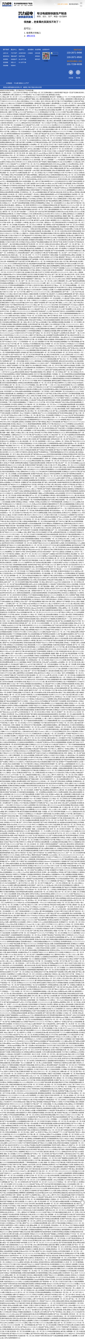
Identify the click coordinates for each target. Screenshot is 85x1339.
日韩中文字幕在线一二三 (58, 569)
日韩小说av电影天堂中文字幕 (47, 876)
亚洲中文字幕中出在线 (46, 850)
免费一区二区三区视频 (10, 224)
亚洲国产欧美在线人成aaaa (40, 474)
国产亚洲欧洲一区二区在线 (25, 510)
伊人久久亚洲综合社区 (28, 679)
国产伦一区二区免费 (69, 387)
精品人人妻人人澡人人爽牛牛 (46, 775)
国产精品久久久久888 (14, 545)
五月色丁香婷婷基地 (48, 541)
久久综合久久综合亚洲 (46, 833)
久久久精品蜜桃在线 (46, 157)
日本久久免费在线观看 (60, 792)
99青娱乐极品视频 (23, 495)
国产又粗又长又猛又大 (40, 753)
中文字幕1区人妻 (45, 149)
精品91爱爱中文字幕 (19, 398)
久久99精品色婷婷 (70, 575)
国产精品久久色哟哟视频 (39, 508)
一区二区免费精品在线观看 (43, 792)
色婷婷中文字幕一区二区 (36, 428)
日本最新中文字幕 (65, 738)
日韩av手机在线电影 (16, 175)
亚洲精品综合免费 (63, 770)
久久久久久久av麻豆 (42, 370)
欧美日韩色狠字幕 (34, 324)
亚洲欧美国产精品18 (9, 777)
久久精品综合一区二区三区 (15, 820)
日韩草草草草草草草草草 (19, 866)
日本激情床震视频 (74, 393)
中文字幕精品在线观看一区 (34, 571)
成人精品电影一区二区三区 (15, 363)
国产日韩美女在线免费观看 (40, 842)
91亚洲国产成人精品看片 (47, 294)
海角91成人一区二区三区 (19, 255)
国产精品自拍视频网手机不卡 (13, 701)
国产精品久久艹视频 (63, 881)
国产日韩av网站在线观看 (56, 500)
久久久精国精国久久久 (44, 536)
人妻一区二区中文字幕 (55, 365)
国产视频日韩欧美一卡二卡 (36, 831)
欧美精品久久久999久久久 (39, 603)
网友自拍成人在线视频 (24, 807)
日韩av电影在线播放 (24, 209)
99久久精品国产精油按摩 (13, 798)
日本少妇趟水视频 (9, 666)
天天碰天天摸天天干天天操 (74, 697)
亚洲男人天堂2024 (17, 246)
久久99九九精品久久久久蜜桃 (35, 632)
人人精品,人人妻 (74, 538)
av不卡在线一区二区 (17, 775)
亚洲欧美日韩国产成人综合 (71, 120)
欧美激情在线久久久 (20, 831)
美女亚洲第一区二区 (65, 714)
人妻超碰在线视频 (31, 775)
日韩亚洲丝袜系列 (60, 222)
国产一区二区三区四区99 (19, 658)
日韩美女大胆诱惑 (72, 556)
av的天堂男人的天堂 (72, 370)
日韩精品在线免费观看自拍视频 (28, 383)
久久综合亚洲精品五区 (58, 731)
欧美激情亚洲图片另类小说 (49, 762)
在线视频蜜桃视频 (25, 599)
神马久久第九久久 (56, 214)
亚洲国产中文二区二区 (28, 164)
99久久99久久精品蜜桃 (10, 422)
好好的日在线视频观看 (72, 378)
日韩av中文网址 (70, 772)
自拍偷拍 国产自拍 (73, 742)
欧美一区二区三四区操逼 (41, 105)
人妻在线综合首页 (28, 731)
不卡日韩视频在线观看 (19, 634)
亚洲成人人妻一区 (34, 777)
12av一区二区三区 (46, 281)
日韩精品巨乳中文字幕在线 (18, 257)
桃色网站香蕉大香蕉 (65, 658)
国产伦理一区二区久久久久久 (32, 127)
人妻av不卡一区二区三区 (29, 554)
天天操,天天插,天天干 (50, 465)
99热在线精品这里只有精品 (12, 519)
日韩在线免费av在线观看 (67, 497)
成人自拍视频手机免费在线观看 (53, 335)
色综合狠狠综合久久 (60, 616)
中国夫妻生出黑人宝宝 (64, 237)
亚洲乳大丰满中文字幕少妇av (32, 757)
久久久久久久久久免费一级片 (40, 283)
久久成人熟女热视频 (58, 409)
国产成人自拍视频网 (24, 430)
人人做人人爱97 (73, 283)
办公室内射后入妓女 (17, 538)
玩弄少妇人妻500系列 (67, 844)
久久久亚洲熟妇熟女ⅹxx (27, 97)
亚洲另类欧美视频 (14, 279)
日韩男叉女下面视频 (19, 874)
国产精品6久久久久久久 (48, 668)
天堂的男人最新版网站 (9, 556)
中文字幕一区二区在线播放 (12, 125)
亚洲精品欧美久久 (38, 733)
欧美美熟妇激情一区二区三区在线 (44, 352)
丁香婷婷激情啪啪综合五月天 (58, 452)
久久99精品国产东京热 (17, 697)
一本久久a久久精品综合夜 (74, 746)
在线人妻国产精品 (29, 532)
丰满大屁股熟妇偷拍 (17, 411)
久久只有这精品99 (41, 471)
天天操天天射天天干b (75, 668)
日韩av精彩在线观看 (75, 792)
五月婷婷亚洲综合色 (6, 198)
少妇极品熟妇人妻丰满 (14, 276)
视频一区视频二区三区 (45, 811)
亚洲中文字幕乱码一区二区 (57, 153)
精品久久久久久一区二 (15, 868)
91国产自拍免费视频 (11, 567)
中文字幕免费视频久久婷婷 (69, 101)
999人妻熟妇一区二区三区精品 (53, 372)
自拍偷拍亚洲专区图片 (40, 437)
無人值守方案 (22, 59)
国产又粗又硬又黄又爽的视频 (28, 560)
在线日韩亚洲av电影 (6, 835)
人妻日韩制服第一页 (25, 500)
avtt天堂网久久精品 (14, 439)
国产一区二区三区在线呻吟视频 (64, 157)
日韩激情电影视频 (44, 530)
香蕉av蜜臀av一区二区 (65, 465)
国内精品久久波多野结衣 (33, 526)
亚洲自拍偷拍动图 (49, 521)
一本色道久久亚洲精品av (40, 168)
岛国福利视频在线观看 (12, 352)
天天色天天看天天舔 (59, 467)
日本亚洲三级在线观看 (7, 326)
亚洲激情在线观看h (68, 705)
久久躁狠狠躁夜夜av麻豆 (30, 417)
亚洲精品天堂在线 (9, 768)
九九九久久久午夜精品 (72, 268)
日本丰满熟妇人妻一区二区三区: (10, 385)
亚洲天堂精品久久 (77, 114)
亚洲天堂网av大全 (46, 411)
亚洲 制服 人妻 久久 (40, 159)
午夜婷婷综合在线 (51, 621)
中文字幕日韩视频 (73, 341)
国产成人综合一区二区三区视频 (67, 359)
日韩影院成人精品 (9, 616)
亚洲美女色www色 (62, 211)
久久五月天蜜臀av (42, 556)
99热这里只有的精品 (22, 266)
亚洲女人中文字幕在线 (32, 157)
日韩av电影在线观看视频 (23, 391)
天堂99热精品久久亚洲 (28, 131)
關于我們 (6, 49)
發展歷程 (5, 59)
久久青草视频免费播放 (33, 331)
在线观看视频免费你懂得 (8, 240)
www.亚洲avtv (43, 153)
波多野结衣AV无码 (11, 406)
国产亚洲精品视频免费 (12, 629)
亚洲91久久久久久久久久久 (57, 190)
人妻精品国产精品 (39, 103)
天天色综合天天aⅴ (51, 367)
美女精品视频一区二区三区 (51, 231)
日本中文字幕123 (39, 307)
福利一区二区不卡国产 (20, 120)
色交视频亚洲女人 (64, 318)
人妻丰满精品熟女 (63, 725)
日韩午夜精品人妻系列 (63, 133)
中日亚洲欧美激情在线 (51, 729)
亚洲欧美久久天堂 (52, 651)
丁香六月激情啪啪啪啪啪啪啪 (68, 313)
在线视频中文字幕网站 (67, 227)
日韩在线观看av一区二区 (71, 443)
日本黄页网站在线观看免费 (75, 467)
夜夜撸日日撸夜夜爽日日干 (50, 504)
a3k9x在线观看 (60, 493)
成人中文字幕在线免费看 (19, 759)
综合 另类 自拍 (25, 207)
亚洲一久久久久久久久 (43, 125)
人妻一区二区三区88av (29, 876)
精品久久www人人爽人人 (42, 731)
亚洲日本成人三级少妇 (43, 528)
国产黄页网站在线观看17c (75, 474)
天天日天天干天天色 (49, 545)
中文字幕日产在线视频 (57, 268)
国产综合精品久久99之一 (10, 341)
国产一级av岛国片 (73, 588)
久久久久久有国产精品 (59, 590)
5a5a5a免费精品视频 (21, 779)
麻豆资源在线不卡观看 (53, 400)
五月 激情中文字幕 (47, 549)
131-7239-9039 (74, 64)
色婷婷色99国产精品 (34, 564)
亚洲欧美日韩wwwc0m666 (41, 214)
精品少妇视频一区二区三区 (8, 339)
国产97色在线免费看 (57, 250)
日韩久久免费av (5, 538)
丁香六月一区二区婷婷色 (57, 246)
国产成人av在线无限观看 (72, 168)
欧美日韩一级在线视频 (17, 526)
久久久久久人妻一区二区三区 (13, 370)
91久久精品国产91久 (28, 125)
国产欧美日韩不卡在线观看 (29, 530)
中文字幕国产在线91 (62, 398)
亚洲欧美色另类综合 (22, 547)
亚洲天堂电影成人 (72, 701)
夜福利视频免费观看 (34, 424)
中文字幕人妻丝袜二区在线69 (17, 614)
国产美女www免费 (70, 263)
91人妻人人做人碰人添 (34, 398)
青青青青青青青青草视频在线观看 (20, 686)
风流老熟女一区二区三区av (27, 224)
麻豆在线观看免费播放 (9, 383)
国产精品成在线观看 (11, 846)
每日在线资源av (32, 179)
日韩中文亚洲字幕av (65, 166)
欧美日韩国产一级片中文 (51, 551)
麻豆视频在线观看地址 (54, 216)
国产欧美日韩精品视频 (64, 413)
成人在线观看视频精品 (23, 768)
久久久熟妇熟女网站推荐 (44, 647)
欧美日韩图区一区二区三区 (49, 623)
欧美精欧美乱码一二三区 (69, 127)
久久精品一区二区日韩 (77, 833)
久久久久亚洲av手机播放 (19, 577)
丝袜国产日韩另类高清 (34, 662)
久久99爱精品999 (72, 129)
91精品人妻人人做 (47, 140)
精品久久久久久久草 (74, 616)
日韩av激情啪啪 (75, 850)
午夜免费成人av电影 (64, 367)
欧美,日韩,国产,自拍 (41, 863)
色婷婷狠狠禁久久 (60, 276)
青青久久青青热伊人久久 (25, 159)
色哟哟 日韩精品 (30, 363)
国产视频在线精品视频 (21, 359)
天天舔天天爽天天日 (72, 246)
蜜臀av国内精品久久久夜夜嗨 (72, 214)
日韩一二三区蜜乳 (6, 603)
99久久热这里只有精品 (40, 827)
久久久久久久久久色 (35, 359)
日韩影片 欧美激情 (22, 480)
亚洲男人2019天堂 (52, 831)
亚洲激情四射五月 (6, 376)
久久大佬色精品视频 (49, 359)
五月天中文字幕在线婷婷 (73, 493)
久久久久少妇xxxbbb (58, 279)
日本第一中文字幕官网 (74, 153)
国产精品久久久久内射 (76, 142)
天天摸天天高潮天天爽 (19, 515)
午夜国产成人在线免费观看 (28, 861)
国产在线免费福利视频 (22, 203)
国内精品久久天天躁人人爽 (12, 788)
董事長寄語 (6, 56)
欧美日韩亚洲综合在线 (45, 688)
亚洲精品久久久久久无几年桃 (38, 744)
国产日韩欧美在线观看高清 (33, 766)
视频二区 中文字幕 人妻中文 (66, 686)
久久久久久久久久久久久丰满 (34, 558)
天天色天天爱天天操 (9, 177)
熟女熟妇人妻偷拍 (71, 233)
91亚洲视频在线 (35, 344)
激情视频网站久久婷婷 (74, 190)
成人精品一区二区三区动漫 (16, 571)
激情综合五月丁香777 (57, 506)
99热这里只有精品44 (17, 389)
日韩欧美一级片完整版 (9, 716)
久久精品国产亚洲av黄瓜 (37, 400)
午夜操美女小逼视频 (11, 599)
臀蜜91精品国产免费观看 (40, 855)
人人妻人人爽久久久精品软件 (51, 718)
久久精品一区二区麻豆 (34, 296)
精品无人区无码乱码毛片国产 (17, 149)
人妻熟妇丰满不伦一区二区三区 (41, 590)
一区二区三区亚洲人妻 (68, 510)
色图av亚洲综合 (75, 140)
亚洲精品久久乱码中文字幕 (71, 471)
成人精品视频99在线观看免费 (18, 151)
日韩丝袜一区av (51, 198)
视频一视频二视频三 (8, 432)
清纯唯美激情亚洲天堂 (64, 482)
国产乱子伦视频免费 (51, 146)
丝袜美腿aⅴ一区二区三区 (16, 833)
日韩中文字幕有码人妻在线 (24, 452)
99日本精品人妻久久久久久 (62, 118)
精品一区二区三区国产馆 (28, 870)
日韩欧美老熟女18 (59, 549)
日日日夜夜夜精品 (70, 543)
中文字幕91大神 (60, 136)
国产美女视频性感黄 (43, 439)
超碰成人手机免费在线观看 (17, 331)
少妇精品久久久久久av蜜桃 (71, 502)
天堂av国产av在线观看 (49, 662)
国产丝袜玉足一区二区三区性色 (71, 824)
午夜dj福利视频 (9, 296)
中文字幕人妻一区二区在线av (19, 344)
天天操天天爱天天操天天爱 (43, 467)
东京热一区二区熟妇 (23, 177)
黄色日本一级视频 (55, 97)
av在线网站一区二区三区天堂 (38, 144)
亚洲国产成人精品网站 (41, 790)
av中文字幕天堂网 (33, 664)
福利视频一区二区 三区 (17, 575)
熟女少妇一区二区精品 (74, 276)
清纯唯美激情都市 (26, 105)
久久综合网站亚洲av (72, 164)
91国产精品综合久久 (33, 781)
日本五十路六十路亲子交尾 (57, 144)
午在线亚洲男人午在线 (71, 229)
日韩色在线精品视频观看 (20, 718)
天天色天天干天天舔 (51, 259)
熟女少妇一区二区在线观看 (72, 487)
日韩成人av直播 (48, 289)
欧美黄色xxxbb (47, 118)
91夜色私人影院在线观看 (57, 495)
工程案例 (30, 53)
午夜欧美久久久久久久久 (23, 504)
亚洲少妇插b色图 (22, 240)
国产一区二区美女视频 (17, 361)
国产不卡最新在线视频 (34, 541)
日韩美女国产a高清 (6, 649)
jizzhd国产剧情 (31, 218)
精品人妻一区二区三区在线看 (9, 699)
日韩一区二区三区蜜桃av (42, 788)
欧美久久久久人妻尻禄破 (22, 237)
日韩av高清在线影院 (54, 513)
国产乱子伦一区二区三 (62, 833)
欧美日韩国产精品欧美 (35, 155)
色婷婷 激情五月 (29, 690)
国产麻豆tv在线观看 (57, 640)
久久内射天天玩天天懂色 (56, 755)
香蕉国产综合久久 (42, 642)
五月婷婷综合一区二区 (27, 192)
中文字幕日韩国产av (32, 697)
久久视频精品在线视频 (49, 331)
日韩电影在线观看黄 (65, 430)
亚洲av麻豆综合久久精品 (42, 673)
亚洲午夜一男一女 (20, 296)
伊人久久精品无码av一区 (65, 220)
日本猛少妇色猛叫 (77, 383)
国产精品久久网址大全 (66, 612)
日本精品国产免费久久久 (19, 664)
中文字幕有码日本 (52, 430)
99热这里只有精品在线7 (21, 857)
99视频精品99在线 (76, 357)
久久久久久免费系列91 (25, 562)
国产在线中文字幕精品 (63, 586)
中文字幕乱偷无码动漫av (40, 142)
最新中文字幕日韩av (10, 320)
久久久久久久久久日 (24, 824)
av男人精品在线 (55, 484)
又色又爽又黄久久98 (13, 783)
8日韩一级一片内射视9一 (15, 222)
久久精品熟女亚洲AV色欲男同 (25, 616)
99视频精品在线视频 (65, 376)
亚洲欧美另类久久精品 (75, 790)
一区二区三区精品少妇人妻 (60, 538)
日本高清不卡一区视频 (21, 796)
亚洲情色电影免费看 (54, 471)
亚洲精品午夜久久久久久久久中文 (39, 866)
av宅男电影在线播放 (8, 660)
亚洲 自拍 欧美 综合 (67, 320)
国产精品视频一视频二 (12, 530)
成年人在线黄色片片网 (38, 253)
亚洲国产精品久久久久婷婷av (38, 705)
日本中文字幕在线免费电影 (42, 374)
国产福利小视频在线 (8, 400)
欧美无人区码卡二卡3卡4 (33, 456)
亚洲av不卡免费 (9, 463)
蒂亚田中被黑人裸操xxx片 (49, 597)
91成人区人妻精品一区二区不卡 (44, 136)
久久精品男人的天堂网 (45, 487)
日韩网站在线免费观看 (22, 326)
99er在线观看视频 (77, 521)
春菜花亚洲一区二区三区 (13, 153)
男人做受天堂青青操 (52, 337)
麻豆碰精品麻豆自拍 (77, 710)
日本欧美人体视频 (36, 207)
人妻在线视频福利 (53, 209)
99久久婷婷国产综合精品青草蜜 (32, 879)
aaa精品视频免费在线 (42, 328)
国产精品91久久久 (14, 484)
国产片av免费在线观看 (19, 172)
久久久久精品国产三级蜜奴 (46, 554)
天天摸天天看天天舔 (50, 515)
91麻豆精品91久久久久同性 (23, 387)
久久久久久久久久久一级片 (74, 324)
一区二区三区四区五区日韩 (21, 201)
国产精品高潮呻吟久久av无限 (61, 383)
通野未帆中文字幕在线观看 (28, 588)
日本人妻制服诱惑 (65, 476)
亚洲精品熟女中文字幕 (47, 112)
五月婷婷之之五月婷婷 (12, 229)
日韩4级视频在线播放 (32, 538)
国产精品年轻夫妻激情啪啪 (26, 647)
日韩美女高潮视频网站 (37, 203)
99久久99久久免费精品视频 (38, 513)
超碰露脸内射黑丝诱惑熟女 (37, 480)
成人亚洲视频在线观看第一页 (30, 586)
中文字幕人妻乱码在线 (70, 261)
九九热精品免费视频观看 (64, 294)
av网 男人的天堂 (51, 675)
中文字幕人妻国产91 (26, 292)
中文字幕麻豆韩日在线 (17, 305)
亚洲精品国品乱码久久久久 (56, 177)
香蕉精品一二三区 (18, 231)
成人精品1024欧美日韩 (51, 354)
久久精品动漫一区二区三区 (57, 435)
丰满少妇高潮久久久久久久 (17, 461)
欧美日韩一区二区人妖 (42, 107)
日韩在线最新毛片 (60, 339)
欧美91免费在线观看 (75, 638)
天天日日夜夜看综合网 (63, 240)
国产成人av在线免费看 (74, 144)
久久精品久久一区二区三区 (49, 476)
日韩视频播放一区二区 (50, 376)
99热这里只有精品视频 (54, 580)
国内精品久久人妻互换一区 (58, 790)
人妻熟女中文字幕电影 (62, 601)
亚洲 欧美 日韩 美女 (69, 350)
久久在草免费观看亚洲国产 (63, 469)
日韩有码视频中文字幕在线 (39, 190)
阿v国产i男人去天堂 (66, 820)
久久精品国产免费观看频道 (18, 309)
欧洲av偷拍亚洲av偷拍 (54, 692)
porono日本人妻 (7, 190)
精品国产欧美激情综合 (41, 452)
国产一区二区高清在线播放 (60, 530)
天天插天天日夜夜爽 (35, 534)
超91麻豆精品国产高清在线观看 (35, 651)
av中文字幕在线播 (52, 307)
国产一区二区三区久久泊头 (30, 281)
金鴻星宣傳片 (22, 53)
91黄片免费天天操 (36, 138)
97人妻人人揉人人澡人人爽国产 (12, 746)
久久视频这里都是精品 (55, 229)
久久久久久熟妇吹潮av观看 (32, 517)
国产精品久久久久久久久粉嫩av (12, 532)
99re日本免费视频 (42, 736)
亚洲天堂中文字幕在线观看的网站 (69, 534)
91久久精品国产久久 (13, 164)
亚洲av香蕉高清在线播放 (61, 699)
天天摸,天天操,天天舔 (49, 151)
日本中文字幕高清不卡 (56, 736)
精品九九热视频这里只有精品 (55, 837)
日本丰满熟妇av (58, 487)
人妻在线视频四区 (56, 292)
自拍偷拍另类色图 (6, 201)
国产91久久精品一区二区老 (21, 300)
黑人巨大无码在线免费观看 (74, 177)
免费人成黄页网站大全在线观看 (22, 673)
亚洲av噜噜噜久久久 (6, 508)
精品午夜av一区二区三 (18, 688)
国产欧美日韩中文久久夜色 (63, 287)
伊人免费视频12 (19, 393)
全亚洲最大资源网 (9, 736)
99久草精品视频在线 (14, 879)
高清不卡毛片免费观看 (63, 541)
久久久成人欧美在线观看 (62, 385)
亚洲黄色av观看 (23, 320)
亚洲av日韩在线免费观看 (73, 402)
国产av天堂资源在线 (21, 712)
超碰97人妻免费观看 (52, 103)
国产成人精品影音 (12, 859)
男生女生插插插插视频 (67, 504)
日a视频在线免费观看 (32, 820)
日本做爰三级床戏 (43, 588)
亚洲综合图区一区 (50, 686)
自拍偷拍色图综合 (35, 140)
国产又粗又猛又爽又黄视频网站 (35, 837)
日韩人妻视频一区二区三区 (11, 770)
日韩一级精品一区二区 (71, 753)
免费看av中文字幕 (47, 424)
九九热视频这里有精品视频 (35, 707)
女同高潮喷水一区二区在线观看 (50, 298)
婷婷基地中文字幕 (59, 324)
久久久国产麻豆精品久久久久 (29, 112)
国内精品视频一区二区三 (8, 454)
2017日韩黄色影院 (19, 573)
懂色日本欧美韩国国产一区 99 (36, 346)
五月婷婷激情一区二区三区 (28, 341)
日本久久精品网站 (72, 731)
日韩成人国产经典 (11, 467)
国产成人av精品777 (26, 196)
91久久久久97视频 (31, 380)
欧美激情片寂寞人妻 (37, 318)
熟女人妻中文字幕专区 (51, 315)
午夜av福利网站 (10, 580)
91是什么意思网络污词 (30, 805)
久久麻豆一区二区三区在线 (66, 675)
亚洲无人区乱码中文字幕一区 (27, 339)
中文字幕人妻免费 (55, 655)
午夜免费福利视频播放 (40, 500)
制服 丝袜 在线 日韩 (48, 601)
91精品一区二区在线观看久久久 (55, 203)
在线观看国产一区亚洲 (62, 270)
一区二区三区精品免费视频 (67, 285)
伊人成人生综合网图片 (64, 162)
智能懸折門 (14, 59)
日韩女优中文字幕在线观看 (32, 725)
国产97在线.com (47, 564)
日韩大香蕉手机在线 (77, 133)
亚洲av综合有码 (12, 824)
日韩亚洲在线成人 (51, 599)
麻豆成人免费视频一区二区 (38, 248)
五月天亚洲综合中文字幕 (47, 840)
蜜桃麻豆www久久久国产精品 (28, 348)
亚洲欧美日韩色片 (15, 829)
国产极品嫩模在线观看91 (66, 634)
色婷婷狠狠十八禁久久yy (46, 441)
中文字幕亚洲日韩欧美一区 (60, 536)
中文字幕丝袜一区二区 (30, 404)
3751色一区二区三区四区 (34, 315)
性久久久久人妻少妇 (72, 495)
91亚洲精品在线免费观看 (50, 361)
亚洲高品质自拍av (21, 419)
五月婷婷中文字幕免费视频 (24, 103)
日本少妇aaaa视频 (59, 164)
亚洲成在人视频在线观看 (30, 294)
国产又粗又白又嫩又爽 (63, 521)
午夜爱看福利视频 (36, 376)
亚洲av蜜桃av (46, 874)
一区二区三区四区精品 (58, 547)
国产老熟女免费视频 (30, 175)
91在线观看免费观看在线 (18, 541)
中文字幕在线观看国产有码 (64, 879)
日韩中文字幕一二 (49, 326)
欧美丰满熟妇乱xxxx (69, 690)
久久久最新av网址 (66, 296)
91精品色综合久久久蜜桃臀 (44, 699)
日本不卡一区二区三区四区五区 (62, 149)
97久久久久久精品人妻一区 (33, 305)
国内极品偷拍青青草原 (38, 201)
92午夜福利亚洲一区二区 (50, 779)
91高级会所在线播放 (6, 136)
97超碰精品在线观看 (47, 287)
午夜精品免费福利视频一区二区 (32, 521)
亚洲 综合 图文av (68, 192)
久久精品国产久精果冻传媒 (42, 814)
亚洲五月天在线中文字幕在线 (72, 242)
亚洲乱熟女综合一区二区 (76, 590)
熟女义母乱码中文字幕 (14, 521)
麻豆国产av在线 (39, 220)
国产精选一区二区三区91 (8, 443)
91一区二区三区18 (45, 383)
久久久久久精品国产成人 (13, 731)
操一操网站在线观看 (22, 478)
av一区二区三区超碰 (27, 107)
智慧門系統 (22, 56)
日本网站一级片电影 (71, 107)
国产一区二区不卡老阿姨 (57, 801)
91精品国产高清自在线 (39, 749)
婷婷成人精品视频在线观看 (51, 127)
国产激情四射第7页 (67, 560)
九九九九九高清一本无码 (65, 649)
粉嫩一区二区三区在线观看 (40, 716)
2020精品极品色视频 (66, 623)
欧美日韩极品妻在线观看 (76, 647)
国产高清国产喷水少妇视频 (65, 426)
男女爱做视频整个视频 (34, 493)
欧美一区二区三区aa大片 (68, 437)
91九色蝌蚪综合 (30, 393)
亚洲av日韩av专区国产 (60, 393)
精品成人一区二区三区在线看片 (55, 733)
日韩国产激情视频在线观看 (74, 279)
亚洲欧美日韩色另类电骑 (16, 623)
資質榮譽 (5, 62)
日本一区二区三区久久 (32, 287)
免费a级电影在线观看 (42, 510)
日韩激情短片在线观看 (18, 218)
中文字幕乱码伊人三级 (36, 796)
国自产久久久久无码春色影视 (34, 146)
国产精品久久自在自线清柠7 (33, 289)
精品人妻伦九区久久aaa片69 (51, 582)
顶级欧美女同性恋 (35, 872)
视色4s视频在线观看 (13, 107)
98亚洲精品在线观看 (19, 244)
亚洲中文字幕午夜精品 (39, 422)
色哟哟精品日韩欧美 (6, 214)
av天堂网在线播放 (48, 493)
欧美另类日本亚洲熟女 (63, 554)
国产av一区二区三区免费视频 (9, 476)
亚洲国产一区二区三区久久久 (66, 712)
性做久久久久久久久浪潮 (58, 660)
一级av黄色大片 (65, 337)
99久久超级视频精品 (59, 235)
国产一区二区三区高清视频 (69, 463)
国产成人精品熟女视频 (33, 482)
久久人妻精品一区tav (9, 772)
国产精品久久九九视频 (24, 216)
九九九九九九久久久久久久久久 (71, 855)
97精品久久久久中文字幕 (10, 753)
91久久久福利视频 (20, 662)
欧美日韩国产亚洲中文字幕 (26, 185)
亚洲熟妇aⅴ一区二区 (23, 497)
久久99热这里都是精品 (24, 443)
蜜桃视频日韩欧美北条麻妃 (38, 350)
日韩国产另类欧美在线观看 (26, 619)
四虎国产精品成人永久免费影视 (24, 809)
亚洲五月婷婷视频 (29, 246)
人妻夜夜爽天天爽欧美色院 (73, 99)
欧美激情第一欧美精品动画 (31, 638)
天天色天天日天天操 (11, 500)
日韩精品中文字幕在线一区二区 (10, 281)
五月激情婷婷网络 (49, 879)
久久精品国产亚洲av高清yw (9, 250)
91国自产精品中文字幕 (11, 842)
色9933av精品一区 (52, 497)
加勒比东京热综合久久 (21, 751)
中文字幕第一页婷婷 (16, 690)
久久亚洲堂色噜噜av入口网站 (19, 118)
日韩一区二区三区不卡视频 (39, 883)
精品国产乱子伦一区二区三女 (49, 820)
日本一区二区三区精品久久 (18, 155)
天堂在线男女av (41, 679)
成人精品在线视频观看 (60, 740)
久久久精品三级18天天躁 (13, 294)
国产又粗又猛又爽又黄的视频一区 (19, 318)
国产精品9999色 (66, 759)
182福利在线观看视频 (9, 807)
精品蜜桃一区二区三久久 (67, 307)
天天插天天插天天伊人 (63, 114)
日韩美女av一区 (20, 183)
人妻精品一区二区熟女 (62, 441)
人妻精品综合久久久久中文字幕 (21, 435)
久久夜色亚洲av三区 (71, 755)
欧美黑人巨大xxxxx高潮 (76, 211)
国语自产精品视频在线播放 (43, 233)
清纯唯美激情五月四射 (75, 411)
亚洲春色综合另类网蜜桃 (19, 426)
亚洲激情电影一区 (9, 378)
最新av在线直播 (48, 606)
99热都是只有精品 (17, 170)
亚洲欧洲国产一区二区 (17, 380)
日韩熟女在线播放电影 (20, 705)
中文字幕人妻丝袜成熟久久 (49, 738)
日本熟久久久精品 (19, 848)
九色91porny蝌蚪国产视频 (26, 99)
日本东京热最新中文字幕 (44, 532)
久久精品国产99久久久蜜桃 (51, 684)
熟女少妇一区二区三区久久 (60, 357)
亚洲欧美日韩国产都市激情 (33, 465)
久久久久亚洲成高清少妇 (22, 283)
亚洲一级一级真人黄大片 (30, 153)
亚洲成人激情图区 (50, 220)
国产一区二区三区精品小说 (36, 172)
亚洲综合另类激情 (12, 114)
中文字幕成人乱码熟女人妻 (37, 198)
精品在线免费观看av (8, 471)
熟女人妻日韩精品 (23, 101)
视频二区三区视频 (13, 710)
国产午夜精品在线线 (55, 835)
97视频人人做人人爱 (75, 218)
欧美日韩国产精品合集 (38, 497)
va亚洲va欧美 (55, 528)
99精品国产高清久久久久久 (28, 114)
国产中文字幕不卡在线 (15, 491)
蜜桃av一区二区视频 (76, 749)
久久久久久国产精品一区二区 (19, 844)
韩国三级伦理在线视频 (43, 170)
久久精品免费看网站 (27, 357)
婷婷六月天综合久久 (16, 805)
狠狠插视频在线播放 (38, 768)
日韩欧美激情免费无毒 (65, 123)
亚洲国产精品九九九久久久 (41, 543)
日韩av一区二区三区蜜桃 (15, 881)
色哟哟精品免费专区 (47, 638)
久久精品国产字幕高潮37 (71, 610)
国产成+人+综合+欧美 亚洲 (52, 803)
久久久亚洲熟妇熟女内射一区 (74, 506)
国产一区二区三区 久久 (32, 623)
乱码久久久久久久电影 (17, 558)
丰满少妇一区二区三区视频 (29, 840)
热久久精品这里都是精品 (8, 742)
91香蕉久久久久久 (8, 855)
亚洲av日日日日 (33, 162)
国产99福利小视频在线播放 (47, 162)
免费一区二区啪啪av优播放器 (54, 458)
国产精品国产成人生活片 (47, 133)
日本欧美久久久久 (21, 162)
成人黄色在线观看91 (68, 105)
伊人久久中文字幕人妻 (60, 647)
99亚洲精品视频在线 (52, 227)
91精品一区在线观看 (44, 188)
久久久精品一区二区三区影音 (58, 798)
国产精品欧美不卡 (28, 235)
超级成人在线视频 (25, 422)
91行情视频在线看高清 (28, 783)
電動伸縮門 (14, 56)
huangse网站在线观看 (17, 372)
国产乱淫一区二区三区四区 (52, 138)
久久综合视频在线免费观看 (52, 759)
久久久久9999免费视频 (58, 406)
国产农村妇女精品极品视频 (42, 562)
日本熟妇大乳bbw (24, 242)
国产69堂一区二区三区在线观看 (71, 567)
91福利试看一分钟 (29, 170)
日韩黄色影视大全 (53, 822)
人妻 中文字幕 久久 (24, 883)
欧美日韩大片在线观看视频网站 (47, 608)
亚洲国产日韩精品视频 (14, 692)
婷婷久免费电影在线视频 (31, 298)
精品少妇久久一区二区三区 (64, 185)
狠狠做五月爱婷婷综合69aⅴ (59, 328)
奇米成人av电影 (13, 328)
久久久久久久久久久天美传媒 (73, 870)
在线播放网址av (56, 788)
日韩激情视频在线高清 (32, 703)
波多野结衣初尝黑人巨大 (8, 593)
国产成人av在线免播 (39, 322)
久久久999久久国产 (42, 363)
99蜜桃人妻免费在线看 (18, 781)
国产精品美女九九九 (76, 536)
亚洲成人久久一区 (8, 203)
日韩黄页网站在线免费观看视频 (74, 374)
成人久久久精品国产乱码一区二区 (38, 309)
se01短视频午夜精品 (20, 198)
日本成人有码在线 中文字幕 (38, 432)
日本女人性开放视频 (41, 701)
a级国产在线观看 (39, 302)
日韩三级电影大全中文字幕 (35, 183)
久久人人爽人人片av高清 (21, 872)
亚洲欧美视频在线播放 (69, 679)
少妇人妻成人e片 (9, 266)
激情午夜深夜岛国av (24, 716)
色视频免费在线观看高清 (59, 445)
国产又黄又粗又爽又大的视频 (21, 142)
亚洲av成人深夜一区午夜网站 (56, 248)
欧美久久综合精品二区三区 (15, 837)
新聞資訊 (37, 56)
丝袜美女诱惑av (62, 348)
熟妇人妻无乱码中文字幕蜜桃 (45, 619)
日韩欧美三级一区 (67, 883)
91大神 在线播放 (75, 599)
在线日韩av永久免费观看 (16, 166)
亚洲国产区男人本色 (41, 794)
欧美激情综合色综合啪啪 (47, 110)
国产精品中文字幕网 (60, 450)
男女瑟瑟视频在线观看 (60, 218)
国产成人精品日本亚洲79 (73, 335)
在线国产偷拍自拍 (6, 874)
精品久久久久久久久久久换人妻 (37, 681)
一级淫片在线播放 (24, 818)
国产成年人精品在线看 (49, 482)
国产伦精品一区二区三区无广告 (18, 140)
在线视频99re (40, 367)
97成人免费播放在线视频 (55, 322)
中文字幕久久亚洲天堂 (32, 285)
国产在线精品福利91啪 (57, 370)
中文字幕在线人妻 (22, 248)
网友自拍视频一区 (35, 582)
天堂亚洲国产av (9, 391)
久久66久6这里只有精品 (69, 528)
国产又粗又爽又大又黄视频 (64, 326)
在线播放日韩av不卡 (8, 274)
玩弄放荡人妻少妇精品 (76, 452)
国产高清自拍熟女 (45, 417)
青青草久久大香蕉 (50, 649)
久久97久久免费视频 (33, 723)
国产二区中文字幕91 (71, 253)
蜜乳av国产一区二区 (34, 129)
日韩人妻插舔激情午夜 (54, 679)
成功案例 (30, 49)
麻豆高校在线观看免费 (50, 534)
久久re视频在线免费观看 (16, 110)
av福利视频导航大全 (54, 677)
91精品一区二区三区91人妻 (67, 723)
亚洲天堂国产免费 (72, 480)
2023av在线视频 (45, 538)
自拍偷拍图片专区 (43, 829)
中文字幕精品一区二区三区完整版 (69, 155)
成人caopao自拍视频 (65, 720)
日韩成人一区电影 (28, 502)
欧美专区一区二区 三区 (64, 116)
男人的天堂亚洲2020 (73, 564)
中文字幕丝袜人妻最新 (14, 367)
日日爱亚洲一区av (17, 413)
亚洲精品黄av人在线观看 (51, 207)
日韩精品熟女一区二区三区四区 (39, 660)
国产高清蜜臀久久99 (69, 309)
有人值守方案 (22, 62)
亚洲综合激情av (10, 307)
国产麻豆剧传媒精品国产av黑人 (20, 396)
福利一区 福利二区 (76, 209)
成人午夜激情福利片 (69, 681)
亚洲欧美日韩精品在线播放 (17, 785)
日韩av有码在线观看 (51, 318)
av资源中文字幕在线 (68, 484)
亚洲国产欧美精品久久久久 (56, 432)
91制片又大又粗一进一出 (10, 292)
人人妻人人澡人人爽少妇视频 (23, 136)
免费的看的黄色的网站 (42, 445)
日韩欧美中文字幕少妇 (53, 463)
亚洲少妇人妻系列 (59, 233)
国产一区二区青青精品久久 (8, 253)
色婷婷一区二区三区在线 (74, 170)
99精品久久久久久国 (62, 840)
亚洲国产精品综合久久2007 (37, 577)
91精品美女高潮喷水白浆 (33, 389)
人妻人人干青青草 (36, 489)
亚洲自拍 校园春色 (68, 489)
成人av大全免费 (7, 885)
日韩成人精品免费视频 (27, 629)
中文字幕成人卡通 (20, 469)
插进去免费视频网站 (53, 266)
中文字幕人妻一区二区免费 (67, 664)
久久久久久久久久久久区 (41, 292)
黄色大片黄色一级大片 (48, 712)
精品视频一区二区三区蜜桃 (73, 322)
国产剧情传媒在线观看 (72, 417)
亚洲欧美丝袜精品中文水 (27, 268)
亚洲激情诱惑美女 (67, 138)
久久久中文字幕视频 (28, 385)
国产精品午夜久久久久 (77, 441)
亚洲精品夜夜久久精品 (64, 198)
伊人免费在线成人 (77, 118)
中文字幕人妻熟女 (34, 270)
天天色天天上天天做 (13, 207)
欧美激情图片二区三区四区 (40, 391)
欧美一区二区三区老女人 (24, 378)
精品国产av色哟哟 (59, 333)
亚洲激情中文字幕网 (35, 803)
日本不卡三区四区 (44, 272)
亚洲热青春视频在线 (57, 175)
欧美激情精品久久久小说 (19, 129)
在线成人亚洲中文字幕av (23, 855)
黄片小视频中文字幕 (45, 575)
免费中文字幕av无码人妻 (33, 610)
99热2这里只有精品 (35, 320)
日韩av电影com (23, 729)
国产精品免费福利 (52, 201)
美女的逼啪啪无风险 (11, 677)
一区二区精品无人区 (68, 677)
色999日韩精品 (49, 428)
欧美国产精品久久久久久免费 (74, 716)
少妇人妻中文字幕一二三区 (21, 376)
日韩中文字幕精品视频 (56, 642)
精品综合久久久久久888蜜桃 (57, 419)
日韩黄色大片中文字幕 (11, 822)
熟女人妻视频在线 (9, 480)
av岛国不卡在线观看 (46, 727)
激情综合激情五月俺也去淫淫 (45, 185)
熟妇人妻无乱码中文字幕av (49, 285)
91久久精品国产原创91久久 (58, 744)
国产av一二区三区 (55, 883)
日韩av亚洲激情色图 (58, 170)
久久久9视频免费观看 (50, 720)
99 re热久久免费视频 (37, 649)
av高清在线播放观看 (38, 227)
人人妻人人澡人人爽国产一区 (17, 428)
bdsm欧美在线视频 (73, 547)
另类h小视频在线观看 (56, 168)
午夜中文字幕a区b (6, 120)
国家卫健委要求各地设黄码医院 (52, 610)
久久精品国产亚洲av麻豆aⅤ (56, 480)
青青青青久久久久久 (17, 157)
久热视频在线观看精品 (33, 874)
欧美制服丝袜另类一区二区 (29, 612)
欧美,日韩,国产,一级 (72, 333)
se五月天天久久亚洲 (60, 868)
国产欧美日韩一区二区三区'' (35, 244)
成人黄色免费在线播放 (50, 614)
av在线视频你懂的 (41, 192)
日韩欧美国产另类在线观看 (55, 263)
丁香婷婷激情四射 (55, 363)
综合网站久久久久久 (58, 125)
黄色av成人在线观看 (6, 831)
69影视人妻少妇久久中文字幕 (23, 220)
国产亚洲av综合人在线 (75, 348)
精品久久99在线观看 (53, 422)
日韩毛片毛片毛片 (11, 430)
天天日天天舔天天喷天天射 (33, 166)
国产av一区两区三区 (11, 861)
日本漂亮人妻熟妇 (17, 404)
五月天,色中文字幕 (68, 363)
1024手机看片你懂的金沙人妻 (74, 250)
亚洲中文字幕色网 (72, 549)
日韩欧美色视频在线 (67, 846)
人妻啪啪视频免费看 (11, 181)
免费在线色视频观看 (21, 144)
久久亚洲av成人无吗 (74, 562)
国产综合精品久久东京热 (40, 435)
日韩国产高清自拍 (42, 798)
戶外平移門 (14, 53)
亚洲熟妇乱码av (26, 484)
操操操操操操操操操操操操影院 (47, 714)
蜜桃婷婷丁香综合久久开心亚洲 (69, 257)
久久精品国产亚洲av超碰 (75, 248)
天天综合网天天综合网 (69, 857)
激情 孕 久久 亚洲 (41, 677)
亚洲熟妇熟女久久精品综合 (15, 456)
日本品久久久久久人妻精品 (54, 196)
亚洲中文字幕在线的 (42, 268)
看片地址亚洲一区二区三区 (57, 827)
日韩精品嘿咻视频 (24, 250)
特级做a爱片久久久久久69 (47, 348)
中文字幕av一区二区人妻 (30, 415)
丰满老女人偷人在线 (20, 671)
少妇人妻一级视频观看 (7, 261)
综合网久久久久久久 (55, 694)
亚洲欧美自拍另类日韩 (10, 450)
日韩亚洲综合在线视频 (7, 144)
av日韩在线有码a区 (34, 151)
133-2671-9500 (74, 57)
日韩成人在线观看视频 (41, 655)
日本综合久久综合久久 (15, 517)
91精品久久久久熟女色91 (56, 772)
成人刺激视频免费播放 (9, 647)
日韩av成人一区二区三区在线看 (22, 790)
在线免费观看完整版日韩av (37, 120)
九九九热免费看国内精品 (22, 190)
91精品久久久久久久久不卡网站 (62, 131)
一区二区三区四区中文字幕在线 (18, 513)
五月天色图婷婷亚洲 (28, 367)
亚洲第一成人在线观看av (16, 287)
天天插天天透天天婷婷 (28, 439)
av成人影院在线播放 (57, 396)
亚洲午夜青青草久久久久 (34, 205)
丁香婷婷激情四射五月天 (16, 668)
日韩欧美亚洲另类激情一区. (13, 627)
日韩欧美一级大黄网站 (43, 224)
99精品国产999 (59, 402)
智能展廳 (5, 65)
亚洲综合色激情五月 (67, 266)
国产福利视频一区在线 (36, 259)
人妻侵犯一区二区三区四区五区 (15, 707)
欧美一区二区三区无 (20, 597)
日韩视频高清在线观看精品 (33, 684)
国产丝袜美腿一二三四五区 (25, 211)
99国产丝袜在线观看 (75, 181)
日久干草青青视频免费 (54, 502)
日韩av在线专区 (67, 346)
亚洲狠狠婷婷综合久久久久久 (37, 419)
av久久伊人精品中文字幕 (41, 378)
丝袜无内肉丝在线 (58, 491)
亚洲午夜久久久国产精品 (44, 393)
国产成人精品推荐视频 (69, 653)
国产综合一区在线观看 (46, 415)
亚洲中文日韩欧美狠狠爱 (19, 523)
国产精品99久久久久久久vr (66, 205)
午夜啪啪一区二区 (57, 374)
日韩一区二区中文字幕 (39, 216)
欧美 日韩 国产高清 (56, 242)
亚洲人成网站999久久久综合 (25, 471)
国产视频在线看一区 (34, 779)
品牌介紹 (5, 53)
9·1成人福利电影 (61, 668)
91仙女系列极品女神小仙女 (24, 302)
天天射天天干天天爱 (19, 632)
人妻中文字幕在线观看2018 (43, 181)
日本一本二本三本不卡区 (45, 218)
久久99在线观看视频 (16, 188)
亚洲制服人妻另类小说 (11, 268)
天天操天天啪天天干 (14, 235)
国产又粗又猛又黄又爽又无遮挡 (62, 625)
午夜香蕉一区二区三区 (22, 138)
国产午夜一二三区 (68, 292)
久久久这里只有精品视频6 (36, 337)
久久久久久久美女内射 (50, 305)
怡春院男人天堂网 (11, 562)
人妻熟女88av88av (43, 175)
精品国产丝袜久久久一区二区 (56, 632)
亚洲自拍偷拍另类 (68, 818)
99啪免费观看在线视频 (20, 324)
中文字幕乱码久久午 (39, 387)
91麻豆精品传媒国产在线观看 (40, 250)
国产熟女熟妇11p (5, 179)
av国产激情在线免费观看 (76, 281)
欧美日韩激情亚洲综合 (29, 740)
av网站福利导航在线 (19, 313)
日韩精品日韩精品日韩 (49, 205)
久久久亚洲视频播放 (42, 97)
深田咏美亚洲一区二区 (58, 439)
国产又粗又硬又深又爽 (22, 261)
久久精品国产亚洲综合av (60, 188)
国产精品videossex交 (33, 549)
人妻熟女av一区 (15, 131)
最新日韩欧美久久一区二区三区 (32, 545)
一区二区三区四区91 (71, 500)
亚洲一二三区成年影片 (44, 491)
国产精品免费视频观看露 (20, 584)
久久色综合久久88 (42, 246)
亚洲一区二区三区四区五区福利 (60, 829)
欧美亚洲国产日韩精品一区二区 (15, 720)
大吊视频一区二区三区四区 (26, 556)
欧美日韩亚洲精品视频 (21, 744)
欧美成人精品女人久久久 (19, 424)
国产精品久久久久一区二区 (8, 608)
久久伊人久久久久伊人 (21, 335)
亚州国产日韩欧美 (26, 694)
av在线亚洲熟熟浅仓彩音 (38, 177)
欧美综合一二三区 (55, 105)
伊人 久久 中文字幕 (10, 159)
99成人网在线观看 (26, 168)
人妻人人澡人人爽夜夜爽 (27, 859)
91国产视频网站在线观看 (30, 276)
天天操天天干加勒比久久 (54, 857)
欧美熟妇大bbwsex (34, 597)
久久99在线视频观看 (6, 387)
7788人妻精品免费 (72, 632)
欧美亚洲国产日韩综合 (61, 140)
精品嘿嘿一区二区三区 (63, 110)
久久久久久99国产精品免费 (64, 112)
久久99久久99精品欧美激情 (27, 450)
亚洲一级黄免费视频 (38, 621)
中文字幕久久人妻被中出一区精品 (23, 233)
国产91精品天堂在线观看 (63, 183)
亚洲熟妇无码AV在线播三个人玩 (24, 569)
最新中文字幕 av (13, 112)
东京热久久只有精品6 (66, 344)
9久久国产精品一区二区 (32, 881)
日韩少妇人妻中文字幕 (52, 101)
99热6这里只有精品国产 (38, 311)
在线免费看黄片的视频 (73, 311)
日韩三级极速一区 (17, 725)
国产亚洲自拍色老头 (8, 547)
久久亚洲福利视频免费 (40, 694)
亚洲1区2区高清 (19, 116)
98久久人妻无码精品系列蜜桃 (11, 740)
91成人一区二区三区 (22, 534)
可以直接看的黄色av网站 (67, 255)
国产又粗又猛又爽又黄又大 (71, 694)
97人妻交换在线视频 (48, 517)
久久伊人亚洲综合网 (66, 354)
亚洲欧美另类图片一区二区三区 (29, 727)
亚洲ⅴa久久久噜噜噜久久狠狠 (45, 636)
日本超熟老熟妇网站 (65, 389)
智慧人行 (13, 62)
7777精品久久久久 (32, 402)
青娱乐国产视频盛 (18, 146)
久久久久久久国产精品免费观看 (10, 409)
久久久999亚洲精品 (45, 625)
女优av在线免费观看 (6, 469)
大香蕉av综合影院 (33, 257)
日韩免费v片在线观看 (73, 159)
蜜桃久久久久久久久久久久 (21, 311)
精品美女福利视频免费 (9, 99)
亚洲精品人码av (19, 601)
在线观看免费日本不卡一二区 (57, 508)
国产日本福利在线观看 (60, 816)
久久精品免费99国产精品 (38, 266)
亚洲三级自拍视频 (22, 400)
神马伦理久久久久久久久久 (59, 272)
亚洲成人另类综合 (63, 599)
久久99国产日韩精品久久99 (55, 172)
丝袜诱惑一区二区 (77, 194)
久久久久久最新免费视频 (44, 645)
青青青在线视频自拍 (13, 133)
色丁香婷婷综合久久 (30, 188)
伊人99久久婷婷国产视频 (71, 595)
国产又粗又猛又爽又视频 (54, 302)
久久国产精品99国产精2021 (56, 311)
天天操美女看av (7, 573)
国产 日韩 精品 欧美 (47, 746)
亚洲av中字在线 (64, 300)
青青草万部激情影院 (65, 259)
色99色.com (46, 396)
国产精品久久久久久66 (21, 350)
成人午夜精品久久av (44, 519)
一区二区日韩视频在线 (11, 727)
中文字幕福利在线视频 (35, 595)
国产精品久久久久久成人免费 (40, 506)
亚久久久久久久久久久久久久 (48, 612)
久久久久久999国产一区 (43, 809)
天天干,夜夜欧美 (7, 848)
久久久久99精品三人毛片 (59, 283)
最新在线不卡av (53, 437)
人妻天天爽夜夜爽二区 (60, 281)
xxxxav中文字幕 (53, 300)
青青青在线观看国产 (27, 279)
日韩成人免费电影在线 (44, 131)
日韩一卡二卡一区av (31, 110)
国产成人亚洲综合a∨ (74, 688)
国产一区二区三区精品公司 (72, 372)
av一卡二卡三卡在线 (68, 97)
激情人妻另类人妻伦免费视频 (21, 227)
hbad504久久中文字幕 (14, 625)
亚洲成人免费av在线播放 (46, 339)
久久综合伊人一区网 (27, 229)
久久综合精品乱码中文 (73, 136)
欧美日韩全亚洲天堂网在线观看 (71, 231)
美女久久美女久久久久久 (35, 515)
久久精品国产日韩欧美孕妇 (65, 151)
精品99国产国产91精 (40, 822)
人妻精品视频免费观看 (46, 194)
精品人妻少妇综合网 (76, 300)
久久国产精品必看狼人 (39, 430)
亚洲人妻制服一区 (78, 237)
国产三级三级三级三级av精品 (61, 274)
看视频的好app (58, 523)
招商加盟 (37, 53)
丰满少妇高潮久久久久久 (67, 666)
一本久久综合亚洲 (78, 259)
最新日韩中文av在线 (49, 237)
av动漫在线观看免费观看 (39, 593)
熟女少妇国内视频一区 (57, 107)
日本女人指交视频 (72, 584)
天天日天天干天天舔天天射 (15, 272)
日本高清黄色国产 (64, 305)
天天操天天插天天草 (11, 242)
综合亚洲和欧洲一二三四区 (29, 133)
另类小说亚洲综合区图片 (37, 448)
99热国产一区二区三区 (11, 348)
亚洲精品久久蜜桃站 (77, 872)
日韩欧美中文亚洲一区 (65, 146)
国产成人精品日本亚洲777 (24, 307)
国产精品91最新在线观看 (33, 231)
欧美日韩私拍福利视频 (54, 454)
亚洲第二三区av (57, 519)
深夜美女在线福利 (69, 365)
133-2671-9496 (63, 4)
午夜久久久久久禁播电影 (48, 881)
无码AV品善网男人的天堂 (24, 274)
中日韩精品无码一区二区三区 (16, 346)
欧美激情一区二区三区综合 (64, 352)
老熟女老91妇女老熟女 (52, 244)
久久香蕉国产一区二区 (63, 636)
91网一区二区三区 (60, 129)
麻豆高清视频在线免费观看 (28, 811)
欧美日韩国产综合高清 (62, 850)
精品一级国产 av (78, 198)
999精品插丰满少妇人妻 (54, 261)
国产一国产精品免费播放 (33, 601)
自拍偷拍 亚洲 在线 (31, 272)
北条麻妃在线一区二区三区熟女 (71, 582)
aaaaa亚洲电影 (28, 655)
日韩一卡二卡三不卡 (34, 255)
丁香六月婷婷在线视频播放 (17, 402)
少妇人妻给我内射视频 (42, 99)
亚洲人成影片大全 (46, 324)
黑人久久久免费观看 (13, 105)
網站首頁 (31, 36)
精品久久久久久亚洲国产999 (44, 629)
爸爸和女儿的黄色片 (23, 640)
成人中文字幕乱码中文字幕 (45, 616)
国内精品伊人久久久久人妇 (67, 597)
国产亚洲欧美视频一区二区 (54, 253)
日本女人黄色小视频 (77, 601)
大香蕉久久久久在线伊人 (39, 300)
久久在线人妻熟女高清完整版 (9, 196)
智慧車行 (13, 65)
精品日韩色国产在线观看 (36, 658)
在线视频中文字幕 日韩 (45, 341)
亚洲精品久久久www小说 (62, 415)
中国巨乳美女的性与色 (74, 508)
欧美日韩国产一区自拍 (31, 194)
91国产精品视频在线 (58, 224)
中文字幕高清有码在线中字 (49, 723)
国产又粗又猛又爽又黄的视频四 (45, 211)
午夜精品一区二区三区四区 (63, 727)
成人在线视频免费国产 (36, 458)
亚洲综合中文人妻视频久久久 (9, 441)
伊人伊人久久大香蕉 (57, 99)
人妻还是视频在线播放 (49, 725)
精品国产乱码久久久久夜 (58, 588)
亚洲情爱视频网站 (54, 846)
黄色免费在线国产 (24, 253)
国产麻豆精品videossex (38, 454)
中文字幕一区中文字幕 (46, 402)
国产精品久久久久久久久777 (70, 422)
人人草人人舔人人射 (68, 302)
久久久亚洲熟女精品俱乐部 (17, 263)
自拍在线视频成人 (36, 326)
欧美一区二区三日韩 (49, 426)
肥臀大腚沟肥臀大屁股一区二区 (67, 331)
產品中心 (14, 49)
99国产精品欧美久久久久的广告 (24, 835)
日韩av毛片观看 (36, 396)
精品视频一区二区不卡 (19, 179)
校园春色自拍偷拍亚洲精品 (68, 822)
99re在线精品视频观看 (45, 740)
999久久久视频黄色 (38, 824)
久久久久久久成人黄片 (74, 629)
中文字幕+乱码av (57, 690)
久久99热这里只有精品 (74, 532)
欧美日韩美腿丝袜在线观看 (32, 868)
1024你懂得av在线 (20, 681)
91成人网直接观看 (29, 645)
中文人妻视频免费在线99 (44, 164)
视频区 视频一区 (68, 216)
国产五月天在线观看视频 (55, 387)
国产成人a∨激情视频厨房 (67, 764)
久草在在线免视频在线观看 (51, 320)
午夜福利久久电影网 (30, 413)
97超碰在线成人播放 (61, 703)
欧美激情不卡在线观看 (11, 168)
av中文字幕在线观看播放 (63, 194)
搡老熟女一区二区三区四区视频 (20, 506)
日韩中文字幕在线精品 (20, 270)
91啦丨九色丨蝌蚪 (8, 621)
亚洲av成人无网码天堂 (74, 235)
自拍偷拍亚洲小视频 (39, 807)
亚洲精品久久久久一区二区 (48, 770)
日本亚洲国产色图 (59, 777)
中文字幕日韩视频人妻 (53, 807)
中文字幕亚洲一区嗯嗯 (18, 482)
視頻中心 (21, 49)
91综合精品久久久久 (72, 391)
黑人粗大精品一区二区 (32, 411)
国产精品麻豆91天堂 (9, 478)
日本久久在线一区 (56, 866)
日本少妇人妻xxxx (71, 458)
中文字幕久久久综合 (71, 172)
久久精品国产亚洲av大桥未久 (71, 298)
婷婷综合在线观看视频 (32, 668)
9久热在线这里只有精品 (27, 328)
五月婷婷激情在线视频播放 (20, 259)
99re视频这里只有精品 (40, 365)
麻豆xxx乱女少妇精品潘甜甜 (38, 584)
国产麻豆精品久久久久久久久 (22, 733)
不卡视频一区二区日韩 (9, 729)
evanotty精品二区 (54, 855)
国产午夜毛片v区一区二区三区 (21, 354)
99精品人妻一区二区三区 (72, 396)
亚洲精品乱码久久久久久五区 (73, 196)
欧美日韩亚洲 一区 (38, 123)
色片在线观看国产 (47, 777)
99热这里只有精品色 (20, 337)
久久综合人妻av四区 (69, 519)
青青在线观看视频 (71, 432)
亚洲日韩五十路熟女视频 (50, 255)
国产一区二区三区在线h (43, 690)
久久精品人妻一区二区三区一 (9, 97)
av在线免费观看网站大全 (24, 580)
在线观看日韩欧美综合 (37, 857)
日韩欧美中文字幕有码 (9, 185)
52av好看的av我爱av (25, 406)
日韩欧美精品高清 (69, 523)
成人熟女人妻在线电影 (54, 120)
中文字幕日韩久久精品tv (31, 764)
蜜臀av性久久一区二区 (38, 261)
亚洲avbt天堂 (36, 504)
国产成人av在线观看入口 (64, 517)
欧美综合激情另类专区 (12, 586)
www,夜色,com (49, 183)
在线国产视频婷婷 (15, 636)
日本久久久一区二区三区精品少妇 (23, 445)
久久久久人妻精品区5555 (22, 123)
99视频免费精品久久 (48, 398)
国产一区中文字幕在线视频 (36, 671)
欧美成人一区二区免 (47, 781)
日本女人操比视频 (33, 149)
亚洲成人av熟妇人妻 (55, 794)
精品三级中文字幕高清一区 (75, 203)
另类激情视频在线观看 (19, 564)
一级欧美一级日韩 (28, 627)
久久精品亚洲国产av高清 (59, 562)
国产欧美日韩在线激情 (71, 640)
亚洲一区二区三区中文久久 (8, 818)
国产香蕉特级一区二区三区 (22, 606)
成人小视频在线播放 (17, 766)
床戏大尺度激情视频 (44, 380)
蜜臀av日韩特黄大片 (65, 201)
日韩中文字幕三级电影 (52, 707)
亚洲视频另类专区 (36, 118)
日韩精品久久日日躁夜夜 (15, 645)
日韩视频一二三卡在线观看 (56, 159)
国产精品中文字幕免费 (66, 785)
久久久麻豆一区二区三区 (68, 103)
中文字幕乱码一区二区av (10, 437)
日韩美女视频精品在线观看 (46, 114)
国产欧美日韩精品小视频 (76, 740)
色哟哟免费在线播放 (21, 463)
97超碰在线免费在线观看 (37, 463)
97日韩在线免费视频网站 (16, 285)
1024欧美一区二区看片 (15, 194)
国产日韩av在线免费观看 (42, 653)
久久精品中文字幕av (51, 123)
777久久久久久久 (27, 788)
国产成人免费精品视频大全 (47, 848)
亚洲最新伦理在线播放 (50, 166)
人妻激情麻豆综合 (52, 666)
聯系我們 (37, 59)
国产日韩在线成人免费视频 (63, 781)
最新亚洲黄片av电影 (57, 543)
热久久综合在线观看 (25, 753)
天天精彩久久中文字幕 (54, 346)
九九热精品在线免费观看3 (25, 742)
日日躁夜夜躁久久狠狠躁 (8, 801)
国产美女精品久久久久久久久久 (56, 448)
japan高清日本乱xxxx (15, 127)
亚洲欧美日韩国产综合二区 (48, 116)
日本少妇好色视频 (47, 129)
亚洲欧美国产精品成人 (73, 777)
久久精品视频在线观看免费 (66, 404)
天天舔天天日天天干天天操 (23, 333)
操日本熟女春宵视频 (40, 229)
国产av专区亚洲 (52, 577)
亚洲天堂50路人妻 (64, 179)
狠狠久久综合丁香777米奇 (15, 684)
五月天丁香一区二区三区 (22, 508)
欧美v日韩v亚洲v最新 (7, 205)
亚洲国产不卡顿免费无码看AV (68, 762)
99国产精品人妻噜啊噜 (74, 660)
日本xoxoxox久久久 (54, 859)
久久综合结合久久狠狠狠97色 (67, 515)
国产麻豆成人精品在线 (50, 155)
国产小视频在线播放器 (75, 445)
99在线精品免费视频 (6, 283)
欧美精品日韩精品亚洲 (69, 454)
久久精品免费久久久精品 (40, 801)
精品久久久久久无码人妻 (16, 465)
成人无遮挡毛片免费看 (57, 716)
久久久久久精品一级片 (36, 101)
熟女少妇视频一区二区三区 (50, 461)
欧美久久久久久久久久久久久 (47, 179)
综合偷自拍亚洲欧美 (10, 209)
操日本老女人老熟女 (19, 315)
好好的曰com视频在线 (68, 593)
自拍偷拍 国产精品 (27, 352)
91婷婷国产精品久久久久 (50, 313)
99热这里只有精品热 (31, 116)
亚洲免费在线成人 (35, 751)
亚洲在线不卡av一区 (28, 798)
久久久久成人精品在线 (72, 603)
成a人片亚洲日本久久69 (56, 603)
